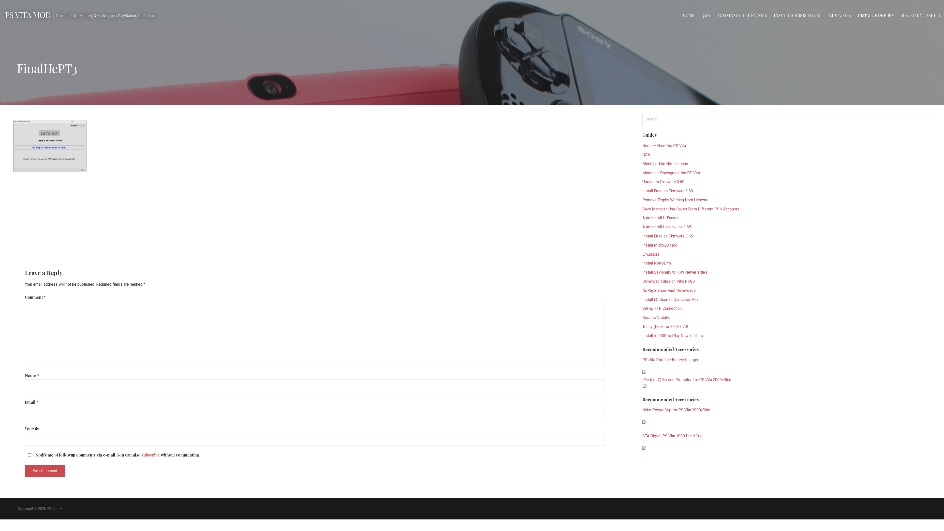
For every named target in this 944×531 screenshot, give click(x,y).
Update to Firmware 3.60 (663, 181)
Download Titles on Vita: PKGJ (668, 281)
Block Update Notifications (665, 164)
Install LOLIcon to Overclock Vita (670, 299)
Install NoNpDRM (876, 15)
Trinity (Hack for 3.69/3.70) (665, 326)
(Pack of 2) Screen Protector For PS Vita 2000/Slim (686, 379)
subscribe (151, 454)
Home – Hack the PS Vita (664, 145)
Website (32, 428)
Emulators (839, 15)
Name (32, 375)
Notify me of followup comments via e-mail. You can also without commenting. (117, 454)
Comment (35, 297)
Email (31, 402)
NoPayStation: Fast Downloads (669, 290)
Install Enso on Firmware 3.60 (667, 191)
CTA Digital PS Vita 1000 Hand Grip (672, 436)
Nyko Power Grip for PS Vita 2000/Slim (676, 410)
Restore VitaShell (921, 15)
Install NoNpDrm (656, 263)
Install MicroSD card (797, 15)
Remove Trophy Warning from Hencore (675, 200)
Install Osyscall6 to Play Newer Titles (674, 272)
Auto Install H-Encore (742, 15)
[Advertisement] (312, 216)
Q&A (705, 15)
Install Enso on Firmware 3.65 (667, 236)
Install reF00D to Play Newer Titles (672, 335)
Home (688, 15)
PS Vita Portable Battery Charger (670, 359)
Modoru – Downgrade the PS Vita (671, 173)
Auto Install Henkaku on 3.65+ (667, 227)
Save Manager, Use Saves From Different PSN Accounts (690, 209)
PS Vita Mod (28, 14)
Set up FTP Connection (662, 308)
